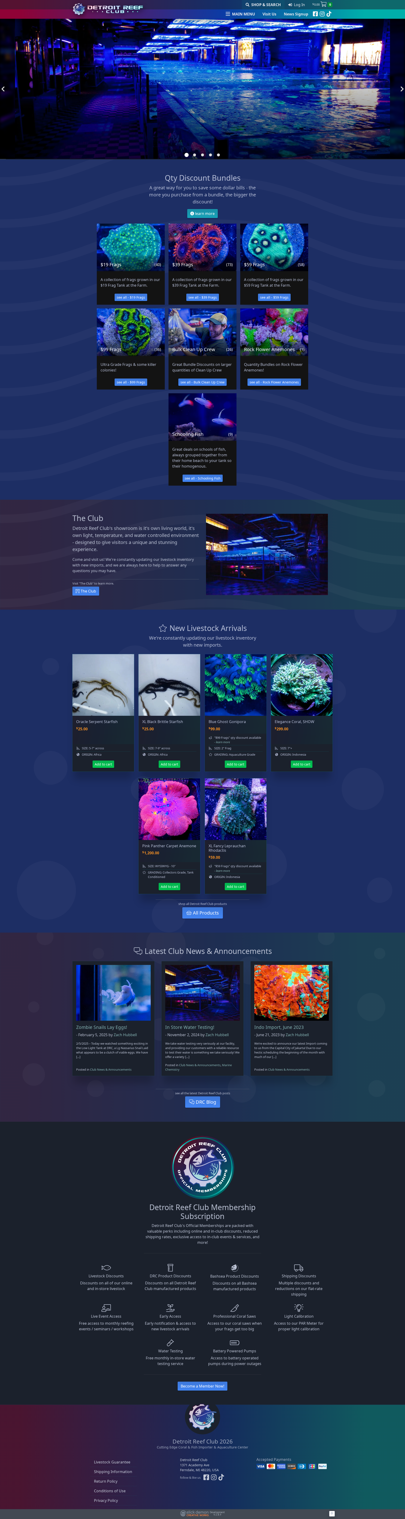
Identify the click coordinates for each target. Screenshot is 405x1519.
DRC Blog (205, 1102)
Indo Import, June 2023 (279, 1027)
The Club (88, 591)
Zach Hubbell (125, 1034)
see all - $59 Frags (274, 297)
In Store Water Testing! (189, 1027)
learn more (204, 213)
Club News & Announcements (110, 1069)
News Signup (296, 14)
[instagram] (322, 14)
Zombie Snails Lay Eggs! (101, 1027)
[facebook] (315, 14)
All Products (205, 913)
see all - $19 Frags (131, 297)
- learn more (222, 742)
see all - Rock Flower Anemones (274, 382)
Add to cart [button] (103, 764)
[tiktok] (328, 14)
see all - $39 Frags (202, 297)
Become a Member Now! (202, 1386)
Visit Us (269, 14)
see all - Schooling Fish (203, 478)
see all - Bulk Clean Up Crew (202, 382)
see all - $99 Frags (131, 382)
